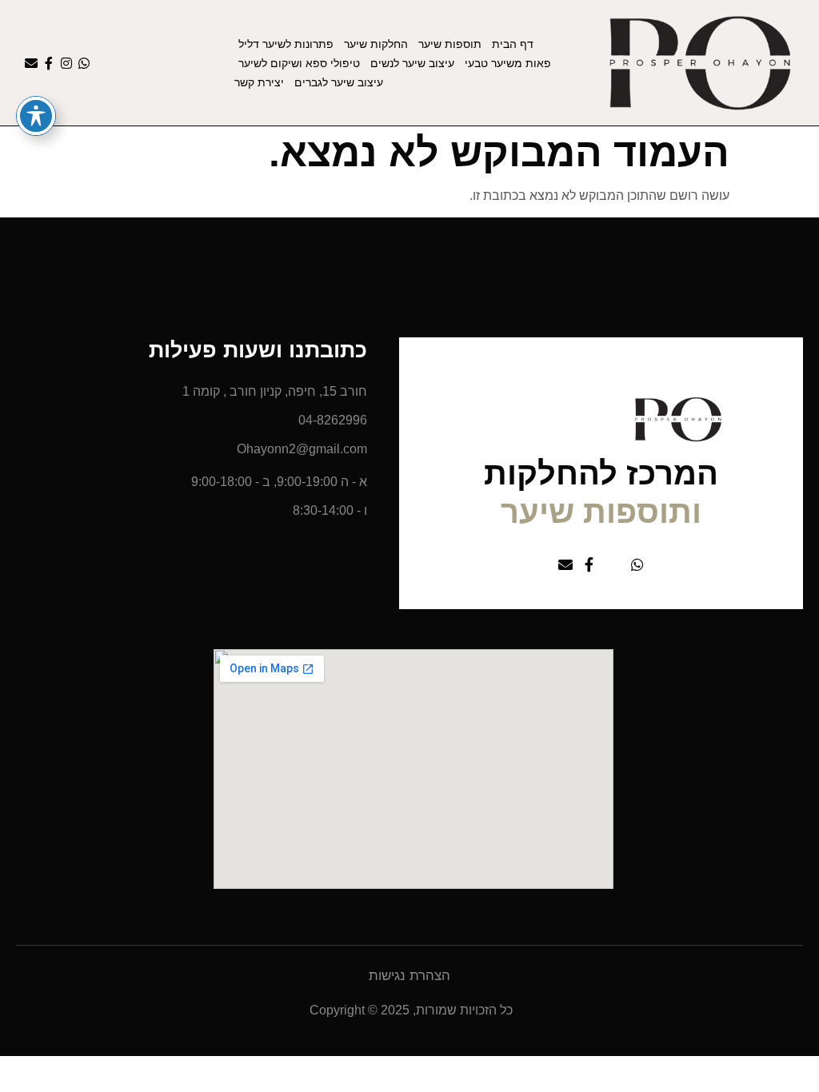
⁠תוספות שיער (449, 44)
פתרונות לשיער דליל (286, 44)
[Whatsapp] (84, 63)
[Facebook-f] (48, 63)
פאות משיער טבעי (508, 63)
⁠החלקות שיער (376, 44)
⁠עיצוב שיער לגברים (338, 82)
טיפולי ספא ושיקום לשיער (299, 63)
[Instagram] (66, 63)
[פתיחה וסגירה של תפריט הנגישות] (36, 116)
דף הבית (512, 44)
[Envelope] (31, 63)
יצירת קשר (259, 82)
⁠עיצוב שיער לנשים (412, 63)
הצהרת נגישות (409, 975)
